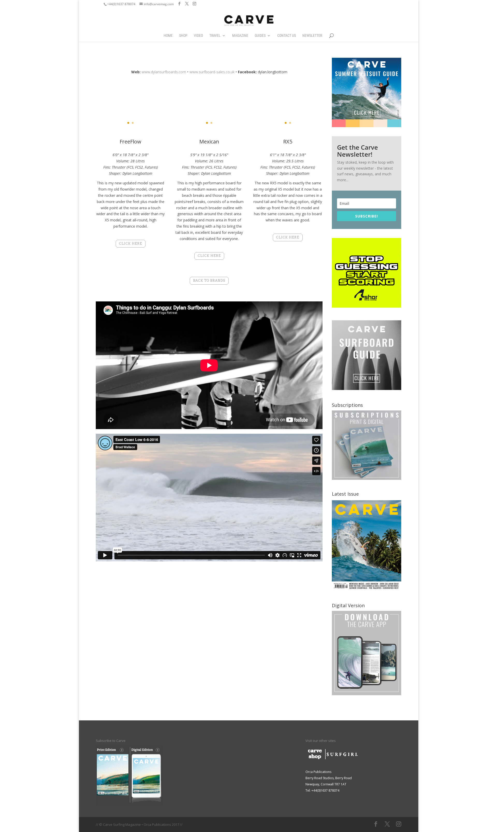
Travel (215, 36)
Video (198, 36)
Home (168, 36)
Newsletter (312, 36)
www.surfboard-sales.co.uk (212, 71)
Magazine (240, 36)
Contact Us (286, 36)
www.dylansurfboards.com (164, 71)
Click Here (130, 243)
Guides (260, 36)
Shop (183, 36)
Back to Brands (209, 281)
